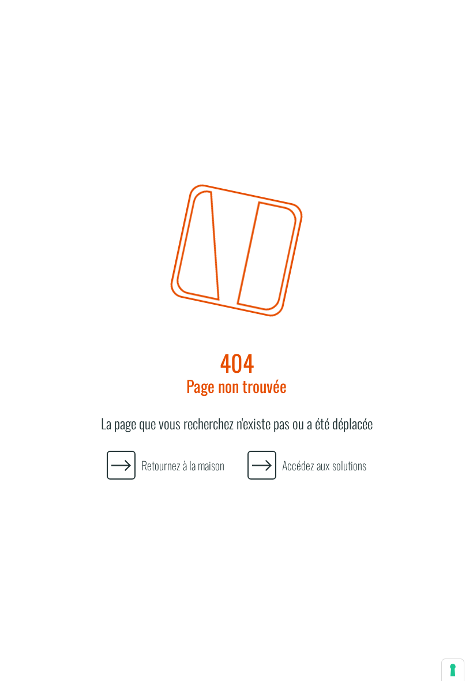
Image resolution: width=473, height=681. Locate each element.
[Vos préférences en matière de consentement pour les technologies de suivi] (453, 670)
